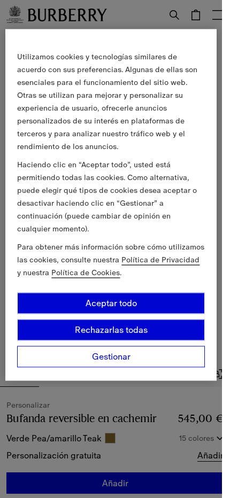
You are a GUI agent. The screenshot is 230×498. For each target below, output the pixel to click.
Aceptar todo (111, 303)
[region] (110, 204)
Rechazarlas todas (111, 329)
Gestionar (111, 356)
